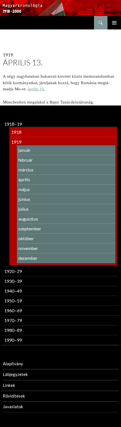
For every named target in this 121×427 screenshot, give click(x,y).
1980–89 (13, 330)
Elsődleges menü (114, 22)
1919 (16, 141)
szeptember (29, 228)
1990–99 (13, 340)
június (24, 199)
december (27, 258)
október (26, 238)
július (23, 209)
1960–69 (13, 310)
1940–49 (13, 290)
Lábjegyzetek (15, 374)
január (24, 150)
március (25, 169)
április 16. (36, 89)
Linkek (9, 385)
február (25, 159)
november (28, 248)
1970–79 (13, 320)
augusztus (28, 218)
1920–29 (13, 271)
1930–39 (13, 281)
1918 (16, 132)
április (24, 179)
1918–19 (13, 124)
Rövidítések (14, 395)
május (24, 189)
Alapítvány (13, 363)
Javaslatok (13, 406)
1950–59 (13, 300)
